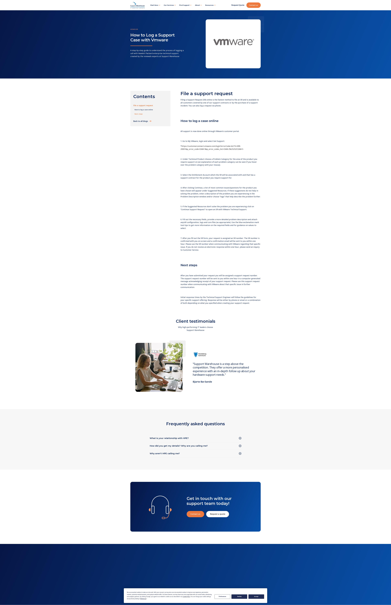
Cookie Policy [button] (186, 596)
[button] (155, 5)
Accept (256, 596)
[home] (137, 5)
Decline (239, 596)
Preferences (222, 596)
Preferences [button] (143, 598)
